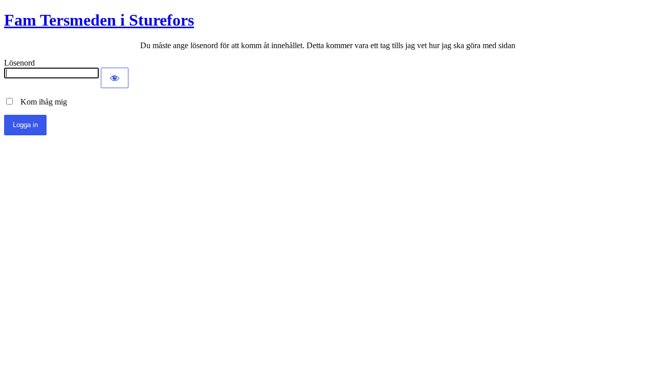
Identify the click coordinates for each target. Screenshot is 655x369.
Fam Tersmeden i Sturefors (99, 20)
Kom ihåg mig (40, 101)
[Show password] (114, 78)
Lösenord (19, 62)
